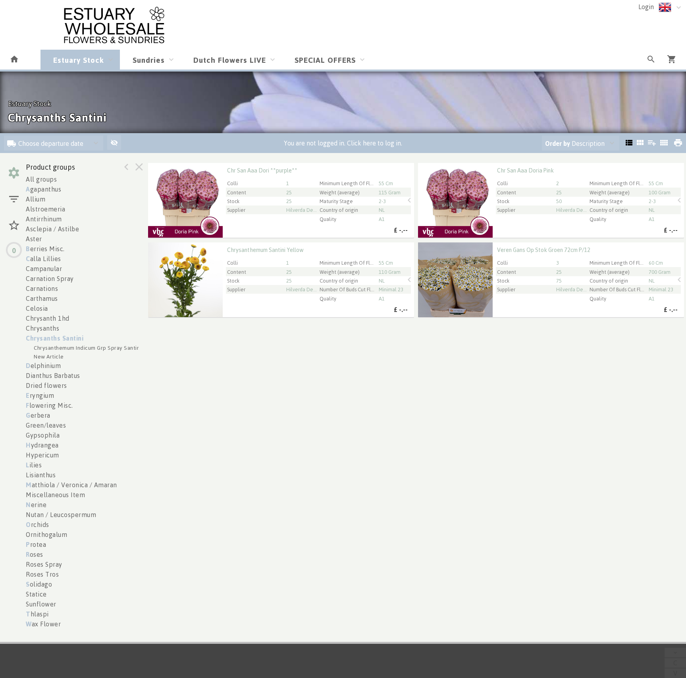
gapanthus (43, 189)
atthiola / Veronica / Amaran (71, 485)
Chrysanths (42, 328)
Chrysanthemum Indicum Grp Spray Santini (87, 347)
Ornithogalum (46, 535)
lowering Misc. (49, 405)
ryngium (40, 395)
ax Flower (43, 624)
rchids (37, 525)
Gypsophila (43, 435)
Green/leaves (46, 425)
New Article (49, 356)
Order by (557, 143)
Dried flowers (46, 385)
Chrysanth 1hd (47, 318)
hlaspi (37, 614)
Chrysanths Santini (54, 338)
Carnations (42, 289)
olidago (39, 584)
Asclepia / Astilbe (52, 229)
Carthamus (42, 298)
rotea (36, 544)
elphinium (43, 366)
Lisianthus (41, 475)
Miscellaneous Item (55, 495)
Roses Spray (44, 564)
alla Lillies (43, 259)
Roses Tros (42, 574)
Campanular (44, 269)
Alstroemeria (45, 209)
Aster (34, 239)
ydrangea (42, 445)
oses (34, 554)
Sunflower (41, 604)
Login (646, 7)
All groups (41, 179)
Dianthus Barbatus (53, 376)
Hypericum (42, 455)
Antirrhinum (44, 219)
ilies (34, 465)
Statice (36, 594)
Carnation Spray (50, 279)
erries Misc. (45, 249)
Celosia (37, 308)
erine (36, 505)
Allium (35, 199)
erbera (38, 415)
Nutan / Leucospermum (61, 515)
